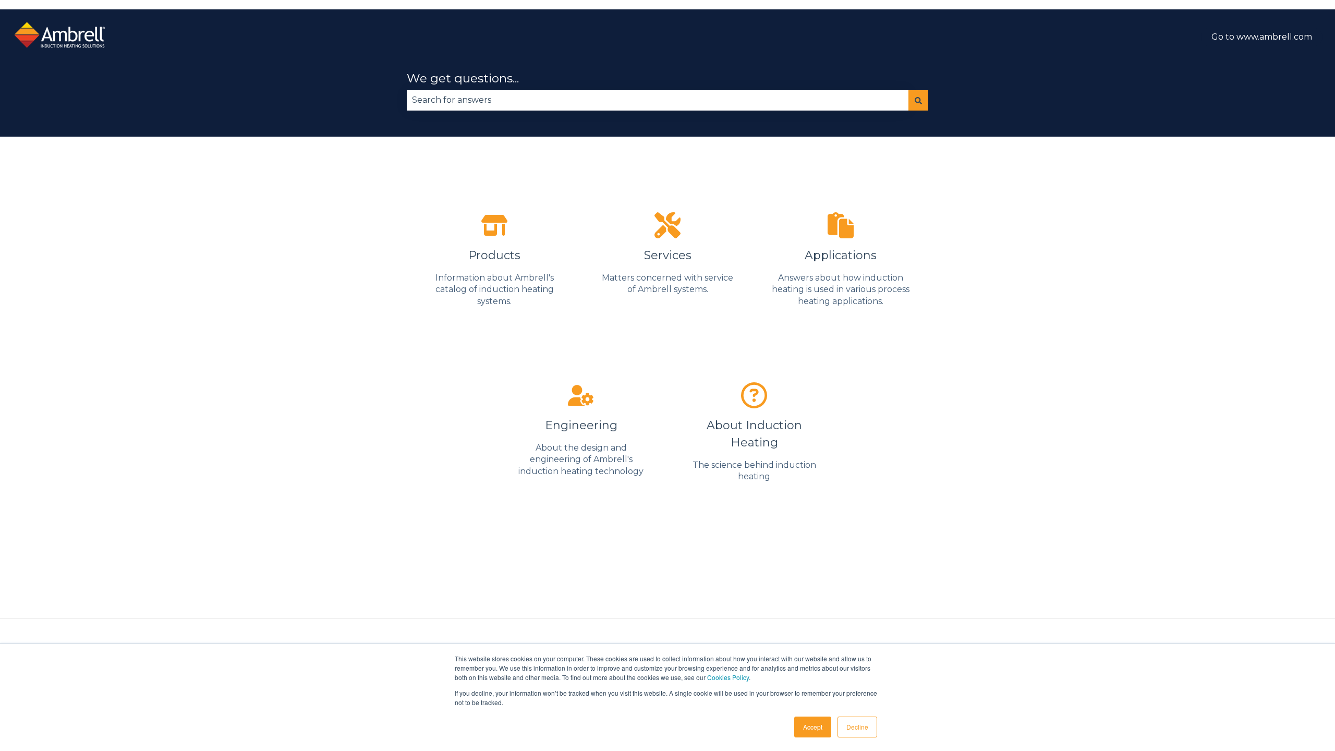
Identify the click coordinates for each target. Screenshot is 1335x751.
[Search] (918, 100)
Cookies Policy (728, 677)
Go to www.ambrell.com (1261, 37)
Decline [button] (857, 726)
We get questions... (463, 78)
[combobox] (657, 100)
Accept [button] (812, 726)
